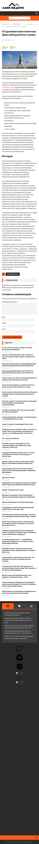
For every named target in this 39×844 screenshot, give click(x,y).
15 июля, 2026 (6, 465)
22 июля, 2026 (6, 449)
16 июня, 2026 (6, 572)
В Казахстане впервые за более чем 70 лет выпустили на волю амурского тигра (18, 386)
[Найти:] (19, 18)
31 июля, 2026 (6, 407)
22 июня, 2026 (7, 536)
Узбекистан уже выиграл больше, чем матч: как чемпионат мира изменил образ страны (19, 515)
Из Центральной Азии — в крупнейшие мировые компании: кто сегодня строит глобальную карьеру (17, 541)
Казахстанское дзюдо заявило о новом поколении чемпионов (17, 348)
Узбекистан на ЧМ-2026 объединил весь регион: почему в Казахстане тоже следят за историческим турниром (19, 568)
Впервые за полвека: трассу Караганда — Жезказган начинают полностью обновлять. (19, 496)
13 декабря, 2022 (9, 40)
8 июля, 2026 (6, 480)
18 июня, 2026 (6, 554)
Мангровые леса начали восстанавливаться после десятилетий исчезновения (19, 592)
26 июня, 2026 (7, 511)
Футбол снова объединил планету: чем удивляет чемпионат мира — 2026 (16, 576)
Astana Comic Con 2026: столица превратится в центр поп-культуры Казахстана (19, 379)
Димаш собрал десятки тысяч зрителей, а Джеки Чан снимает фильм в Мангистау (18, 462)
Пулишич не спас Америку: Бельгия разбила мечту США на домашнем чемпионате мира (19, 484)
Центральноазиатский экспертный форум (18, 285)
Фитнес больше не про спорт (13, 490)
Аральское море (8, 477)
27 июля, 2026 (7, 435)
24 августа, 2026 (7, 352)
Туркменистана (8, 87)
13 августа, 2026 (7, 368)
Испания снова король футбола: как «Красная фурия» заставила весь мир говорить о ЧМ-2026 (16, 445)
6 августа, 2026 (7, 382)
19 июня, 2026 (6, 545)
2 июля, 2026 (6, 492)
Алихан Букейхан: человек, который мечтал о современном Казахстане (19, 418)
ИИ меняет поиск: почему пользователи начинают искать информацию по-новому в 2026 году (18, 550)
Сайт (3, 329)
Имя (3, 317)
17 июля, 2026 (6, 458)
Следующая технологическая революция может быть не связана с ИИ (18, 508)
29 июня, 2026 (7, 499)
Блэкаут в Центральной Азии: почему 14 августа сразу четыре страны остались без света (18, 356)
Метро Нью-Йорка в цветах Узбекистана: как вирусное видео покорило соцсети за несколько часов (18, 523)
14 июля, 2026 (6, 474)
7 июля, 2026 (6, 487)
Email (4, 323)
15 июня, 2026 (6, 579)
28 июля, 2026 (7, 426)
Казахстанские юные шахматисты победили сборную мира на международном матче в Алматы (19, 394)
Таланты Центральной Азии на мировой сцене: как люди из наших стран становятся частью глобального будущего (19, 532)
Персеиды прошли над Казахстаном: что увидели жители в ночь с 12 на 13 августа (18, 372)
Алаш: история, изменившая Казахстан (17, 424)
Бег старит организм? (10, 438)
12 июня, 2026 (6, 595)
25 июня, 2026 (6, 518)
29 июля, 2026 (6, 421)
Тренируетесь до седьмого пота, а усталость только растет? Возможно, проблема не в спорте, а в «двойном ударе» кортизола (19, 431)
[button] (36, 13)
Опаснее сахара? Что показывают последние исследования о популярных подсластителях (19, 403)
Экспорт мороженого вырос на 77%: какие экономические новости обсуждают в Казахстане (18, 454)
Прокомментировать (9, 302)
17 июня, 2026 (6, 563)
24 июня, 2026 (7, 527)
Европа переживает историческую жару (17, 502)
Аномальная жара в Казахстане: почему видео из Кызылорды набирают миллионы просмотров (19, 470)
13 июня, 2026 (6, 588)
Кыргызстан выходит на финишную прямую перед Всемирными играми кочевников (19, 365)
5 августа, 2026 (7, 398)
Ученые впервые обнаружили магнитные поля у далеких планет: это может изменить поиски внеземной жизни (19, 584)
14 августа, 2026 (7, 361)
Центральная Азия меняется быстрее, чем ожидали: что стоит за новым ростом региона (18, 559)
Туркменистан (12, 274)
